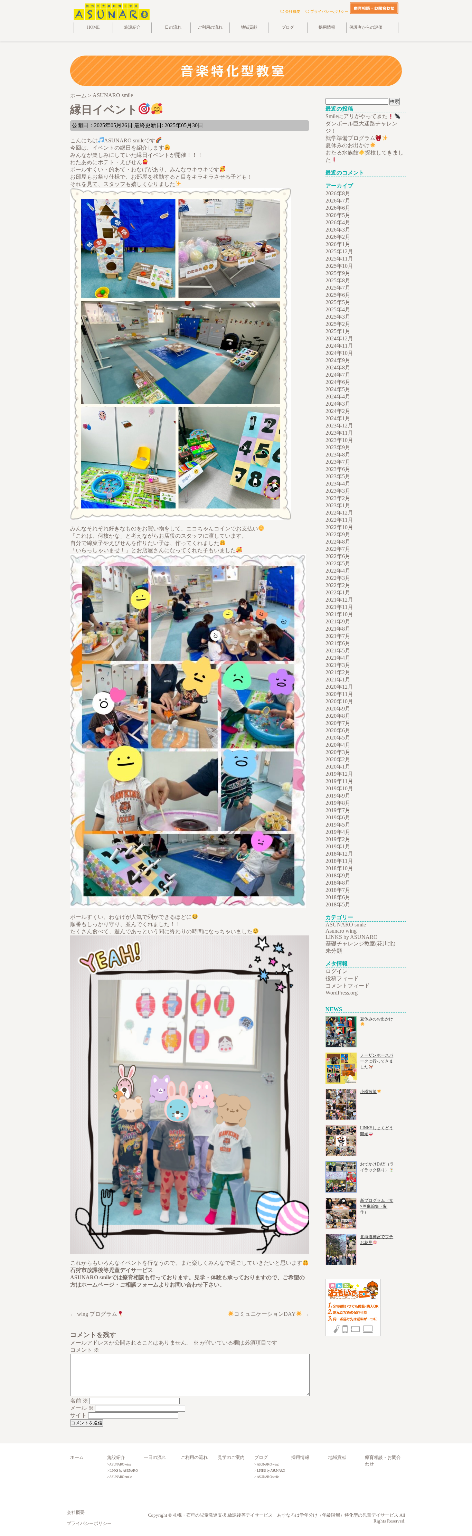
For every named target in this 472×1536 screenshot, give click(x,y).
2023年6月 (337, 469)
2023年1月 (337, 505)
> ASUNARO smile (119, 1477)
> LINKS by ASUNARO (122, 1470)
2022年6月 (337, 556)
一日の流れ (171, 27)
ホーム (77, 1457)
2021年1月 (337, 679)
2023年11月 (339, 433)
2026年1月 (337, 244)
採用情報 (327, 27)
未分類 (333, 951)
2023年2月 (337, 498)
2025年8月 (337, 280)
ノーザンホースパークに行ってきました (376, 1061)
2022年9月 (337, 534)
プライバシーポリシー (89, 1523)
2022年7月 (337, 549)
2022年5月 (337, 563)
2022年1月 (337, 592)
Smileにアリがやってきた (356, 116)
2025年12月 (339, 251)
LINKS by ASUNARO (351, 937)
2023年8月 (337, 455)
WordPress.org (341, 993)
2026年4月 (337, 222)
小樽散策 (368, 1091)
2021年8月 (337, 629)
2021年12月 (339, 600)
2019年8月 (337, 803)
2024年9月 (337, 360)
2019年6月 (337, 817)
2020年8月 (337, 716)
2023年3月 (337, 491)
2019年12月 (339, 774)
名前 (79, 1401)
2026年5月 (337, 215)
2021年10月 (339, 614)
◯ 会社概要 (290, 11)
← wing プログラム (93, 1314)
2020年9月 (337, 709)
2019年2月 (337, 839)
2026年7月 (337, 201)
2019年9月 (337, 796)
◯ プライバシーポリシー (326, 11)
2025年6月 (337, 295)
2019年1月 (337, 846)
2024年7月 (337, 375)
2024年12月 (339, 338)
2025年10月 (339, 266)
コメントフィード (347, 986)
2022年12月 (339, 513)
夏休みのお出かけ (347, 145)
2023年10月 (339, 440)
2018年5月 (337, 904)
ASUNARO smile (345, 924)
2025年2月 (337, 324)
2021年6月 (337, 643)
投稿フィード (342, 978)
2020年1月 (337, 767)
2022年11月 (339, 520)
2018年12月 (339, 854)
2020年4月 (337, 745)
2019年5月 (337, 825)
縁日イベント (104, 109)
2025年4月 (337, 309)
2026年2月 (337, 237)
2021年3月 (337, 665)
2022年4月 (337, 571)
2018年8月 (337, 883)
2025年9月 (337, 273)
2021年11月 (339, 607)
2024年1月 (337, 418)
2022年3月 (337, 578)
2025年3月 (337, 317)
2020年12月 (339, 687)
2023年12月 (339, 425)
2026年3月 (337, 230)
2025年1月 (337, 331)
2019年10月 (339, 788)
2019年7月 (337, 810)
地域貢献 (249, 27)
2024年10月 (339, 353)
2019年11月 (339, 781)
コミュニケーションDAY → (271, 1314)
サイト (78, 1415)
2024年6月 (337, 382)
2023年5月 (337, 476)
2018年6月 (337, 897)
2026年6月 (337, 208)
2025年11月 (339, 259)
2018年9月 (337, 875)
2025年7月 (337, 288)
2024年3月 (337, 404)
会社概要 (76, 1512)
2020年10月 (339, 701)
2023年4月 (337, 484)
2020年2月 (337, 759)
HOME (93, 27)
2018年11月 (339, 861)
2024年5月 (337, 389)
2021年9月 (337, 621)
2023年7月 (337, 462)
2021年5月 (337, 650)
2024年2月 (337, 411)
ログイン (336, 971)
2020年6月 (337, 730)
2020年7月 (337, 723)
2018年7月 (337, 890)
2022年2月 (337, 585)
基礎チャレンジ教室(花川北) (360, 943)
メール (82, 1408)
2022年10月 (339, 527)
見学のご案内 (231, 1457)
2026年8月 (337, 193)
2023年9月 (337, 447)
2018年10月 (339, 868)
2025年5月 (337, 302)
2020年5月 (337, 738)
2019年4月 (337, 832)
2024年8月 (337, 367)
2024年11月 (339, 346)
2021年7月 (337, 636)
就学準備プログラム (350, 138)
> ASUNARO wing (119, 1464)
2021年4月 (337, 658)
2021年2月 (337, 672)
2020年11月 (339, 694)
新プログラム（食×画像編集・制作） (376, 1206)
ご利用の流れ (210, 27)
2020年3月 (337, 752)
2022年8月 (337, 542)
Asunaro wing (341, 931)
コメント (84, 1350)
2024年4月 (337, 396)
